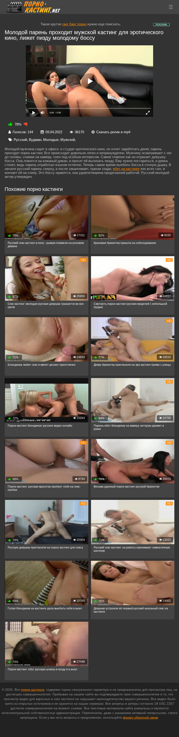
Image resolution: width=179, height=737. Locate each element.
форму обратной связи (140, 717)
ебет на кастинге (126, 169)
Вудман (35, 140)
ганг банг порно (74, 24)
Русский (20, 140)
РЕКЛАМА (161, 24)
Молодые (51, 140)
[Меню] (171, 7)
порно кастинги (32, 689)
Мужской (67, 140)
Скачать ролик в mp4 (113, 132)
